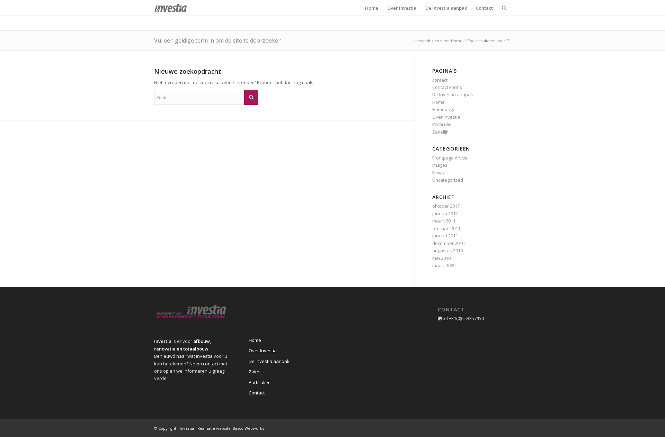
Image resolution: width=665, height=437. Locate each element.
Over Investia (446, 117)
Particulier (442, 124)
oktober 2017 (446, 206)
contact (439, 80)
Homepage (443, 109)
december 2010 (448, 243)
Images (439, 165)
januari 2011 (445, 236)
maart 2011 (443, 221)
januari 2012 (445, 213)
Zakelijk (440, 132)
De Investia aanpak (452, 94)
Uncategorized (447, 180)
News (438, 173)
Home (456, 40)
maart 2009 (443, 265)
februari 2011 (446, 228)
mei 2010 (441, 258)
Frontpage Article (450, 158)
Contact (257, 393)
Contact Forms (447, 87)
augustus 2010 (447, 250)
